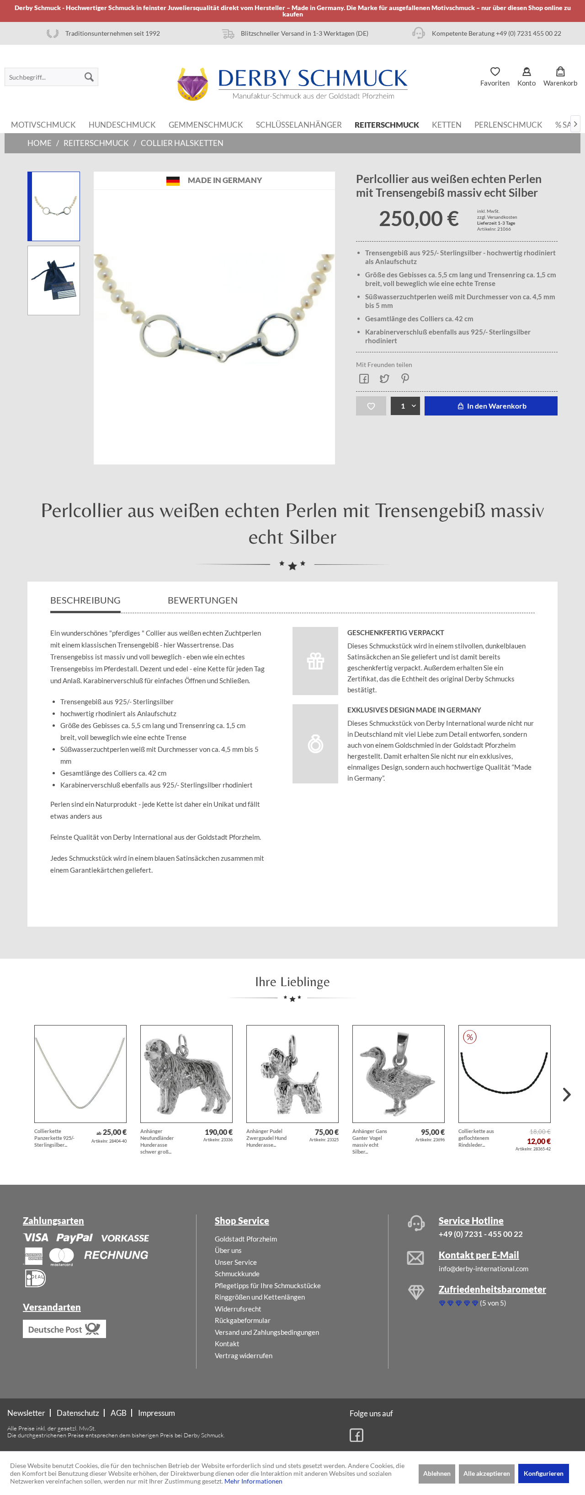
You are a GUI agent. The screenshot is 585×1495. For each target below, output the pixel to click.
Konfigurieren (544, 1473)
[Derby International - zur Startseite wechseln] (292, 84)
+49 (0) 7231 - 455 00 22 (481, 1234)
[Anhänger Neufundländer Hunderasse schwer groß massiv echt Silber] (186, 1074)
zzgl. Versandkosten (497, 217)
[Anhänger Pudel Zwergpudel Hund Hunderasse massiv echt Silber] (292, 1074)
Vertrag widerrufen (243, 1355)
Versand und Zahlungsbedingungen (267, 1332)
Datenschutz (78, 1413)
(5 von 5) (493, 1303)
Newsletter (26, 1413)
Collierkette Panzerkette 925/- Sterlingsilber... (54, 1138)
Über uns (228, 1250)
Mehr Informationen (253, 1481)
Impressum (156, 1413)
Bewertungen (203, 599)
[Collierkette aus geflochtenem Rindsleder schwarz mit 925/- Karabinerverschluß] (504, 1074)
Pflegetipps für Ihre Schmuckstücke (268, 1285)
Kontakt (227, 1343)
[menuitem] (51, 77)
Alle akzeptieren (486, 1473)
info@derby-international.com (483, 1268)
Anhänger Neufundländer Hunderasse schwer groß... (157, 1141)
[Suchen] (89, 77)
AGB (119, 1413)
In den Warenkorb (496, 405)
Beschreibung (85, 599)
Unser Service (236, 1262)
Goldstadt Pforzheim (246, 1239)
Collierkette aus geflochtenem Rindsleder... (476, 1138)
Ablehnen (437, 1473)
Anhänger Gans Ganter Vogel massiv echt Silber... (369, 1141)
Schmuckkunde (237, 1273)
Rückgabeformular (243, 1320)
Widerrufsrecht (238, 1309)
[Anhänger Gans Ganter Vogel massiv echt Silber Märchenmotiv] (398, 1074)
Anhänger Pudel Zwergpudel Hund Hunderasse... (266, 1138)
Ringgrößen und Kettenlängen (260, 1297)
